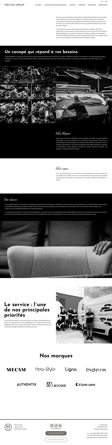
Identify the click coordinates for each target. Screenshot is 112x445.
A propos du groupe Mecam (55, 5)
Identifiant (103, 5)
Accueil (38, 5)
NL (102, 1)
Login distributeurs (56, 433)
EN (106, 1)
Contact (72, 5)
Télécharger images (56, 439)
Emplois (82, 5)
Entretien (92, 5)
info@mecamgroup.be (100, 429)
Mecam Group (18, 425)
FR (104, 1)
